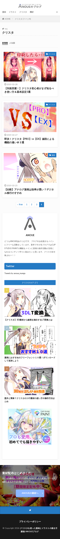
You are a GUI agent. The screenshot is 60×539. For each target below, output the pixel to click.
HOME (7, 19)
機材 (32, 12)
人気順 (12, 43)
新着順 (5, 43)
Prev (21, 204)
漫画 (4, 12)
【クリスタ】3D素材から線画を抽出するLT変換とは (28, 319)
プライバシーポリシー (30, 521)
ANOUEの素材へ (30, 493)
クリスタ (23, 12)
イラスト (12, 12)
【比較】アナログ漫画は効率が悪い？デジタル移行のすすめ (29, 191)
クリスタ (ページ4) (23, 19)
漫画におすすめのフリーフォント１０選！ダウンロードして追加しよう (29, 359)
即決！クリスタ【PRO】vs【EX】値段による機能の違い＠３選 (29, 140)
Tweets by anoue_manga (14, 273)
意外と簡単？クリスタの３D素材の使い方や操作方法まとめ (29, 399)
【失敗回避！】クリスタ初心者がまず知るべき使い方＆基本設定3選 (29, 90)
